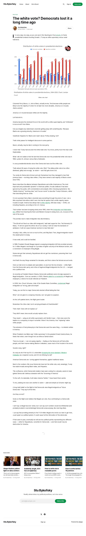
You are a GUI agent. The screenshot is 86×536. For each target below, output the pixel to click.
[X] (41, 514)
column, (58, 35)
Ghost (81, 522)
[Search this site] (63, 4)
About (27, 4)
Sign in (69, 4)
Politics (15, 14)
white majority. (45, 203)
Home (21, 4)
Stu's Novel (34, 4)
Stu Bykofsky (9, 4)
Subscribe (77, 4)
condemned (62, 283)
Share (69, 28)
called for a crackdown (55, 276)
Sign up (43, 522)
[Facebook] (45, 514)
